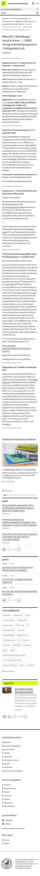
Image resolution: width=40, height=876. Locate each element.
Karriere (21, 630)
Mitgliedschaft (8, 635)
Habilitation (8, 767)
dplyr (5, 650)
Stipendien (17, 645)
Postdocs (7, 753)
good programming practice (14, 655)
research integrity (10, 665)
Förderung (20, 625)
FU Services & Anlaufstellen (13, 771)
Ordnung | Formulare (11, 760)
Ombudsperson (9, 640)
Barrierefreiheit (9, 806)
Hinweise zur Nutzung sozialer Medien (13, 828)
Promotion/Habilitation (20, 18)
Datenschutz (8, 803)
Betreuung (18, 615)
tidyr (22, 665)
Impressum (8, 795)
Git (28, 625)
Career (27, 615)
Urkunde (27, 645)
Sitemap (7, 799)
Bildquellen (8, 491)
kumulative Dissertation (12, 660)
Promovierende (7, 21)
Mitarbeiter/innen (10, 788)
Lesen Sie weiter (9, 481)
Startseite (5, 18)
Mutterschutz (22, 635)
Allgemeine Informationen (25, 21)
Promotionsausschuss (11, 207)
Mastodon (8, 820)
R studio (25, 640)
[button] (4, 549)
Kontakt (7, 764)
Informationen (8, 630)
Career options (9, 620)
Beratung (7, 615)
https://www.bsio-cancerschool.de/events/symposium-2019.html (16, 348)
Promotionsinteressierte (12, 746)
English (6, 843)
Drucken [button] (7, 840)
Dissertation (8, 625)
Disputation (22, 620)
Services (6, 645)
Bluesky (8, 824)
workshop (31, 665)
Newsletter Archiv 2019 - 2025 (12, 24)
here (9, 424)
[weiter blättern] (37, 467)
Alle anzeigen (9, 671)
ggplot (12, 650)
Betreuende (8, 757)
